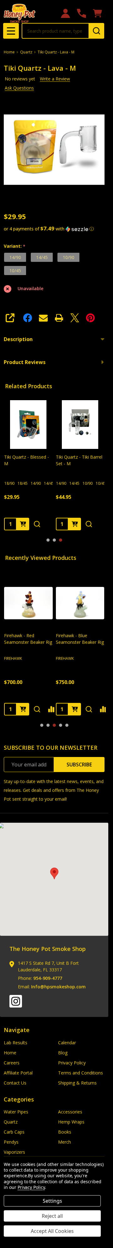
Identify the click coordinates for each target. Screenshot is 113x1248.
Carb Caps (14, 1132)
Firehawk (13, 658)
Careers (11, 1063)
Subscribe (79, 764)
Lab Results (15, 1043)
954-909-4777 (47, 978)
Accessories (70, 1112)
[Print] (59, 317)
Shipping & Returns (77, 1083)
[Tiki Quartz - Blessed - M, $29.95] (28, 424)
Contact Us (15, 1083)
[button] (54, 229)
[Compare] (51, 709)
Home (9, 52)
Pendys (11, 1142)
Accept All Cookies (52, 1231)
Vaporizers (14, 1152)
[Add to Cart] (23, 709)
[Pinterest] (90, 317)
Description (18, 339)
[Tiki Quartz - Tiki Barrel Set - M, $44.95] (80, 424)
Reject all (52, 1215)
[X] (74, 317)
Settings (52, 1200)
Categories (19, 1099)
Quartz (11, 1122)
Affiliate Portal (18, 1073)
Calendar (67, 1043)
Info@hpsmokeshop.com (58, 987)
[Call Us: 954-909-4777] (81, 13)
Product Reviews (25, 362)
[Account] (65, 13)
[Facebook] (27, 317)
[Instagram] (15, 1001)
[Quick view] (37, 523)
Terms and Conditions (80, 1073)
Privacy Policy (72, 1063)
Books (64, 1132)
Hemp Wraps (71, 1122)
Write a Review (55, 79)
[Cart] (97, 13)
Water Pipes (16, 1112)
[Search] (96, 31)
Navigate (17, 1030)
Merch (64, 1142)
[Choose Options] (23, 523)
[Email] (43, 317)
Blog (62, 1053)
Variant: (15, 246)
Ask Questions (19, 88)
